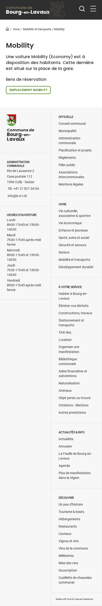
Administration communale (69, 140)
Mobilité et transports (37, 29)
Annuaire (65, 446)
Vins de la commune (73, 548)
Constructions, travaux (75, 313)
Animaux (65, 391)
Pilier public (67, 165)
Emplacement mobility (28, 90)
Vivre (16, 29)
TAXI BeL (65, 333)
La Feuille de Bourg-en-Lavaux (75, 456)
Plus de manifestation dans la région (75, 475)
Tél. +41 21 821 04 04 (23, 189)
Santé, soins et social (74, 238)
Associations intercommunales (71, 174)
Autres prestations (72, 413)
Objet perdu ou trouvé (74, 398)
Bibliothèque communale (68, 361)
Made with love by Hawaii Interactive (74, 599)
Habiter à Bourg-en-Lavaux (73, 296)
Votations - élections (73, 405)
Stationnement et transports (71, 322)
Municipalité (67, 131)
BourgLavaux (28, 10)
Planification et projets (75, 150)
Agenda (64, 466)
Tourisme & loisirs (71, 512)
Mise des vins (68, 563)
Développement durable (76, 267)
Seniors (64, 252)
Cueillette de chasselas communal (75, 580)
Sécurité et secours (72, 245)
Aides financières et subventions (73, 373)
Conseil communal (72, 124)
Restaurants (68, 526)
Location (65, 340)
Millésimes (66, 556)
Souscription (68, 570)
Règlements (67, 158)
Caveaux (65, 534)
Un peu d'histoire (71, 505)
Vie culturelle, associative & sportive (75, 213)
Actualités (66, 439)
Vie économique (70, 223)
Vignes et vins (69, 541)
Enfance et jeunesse (73, 230)
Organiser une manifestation (69, 349)
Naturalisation (69, 383)
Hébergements (69, 519)
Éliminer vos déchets (73, 306)
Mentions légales (71, 184)
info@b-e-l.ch (17, 196)
